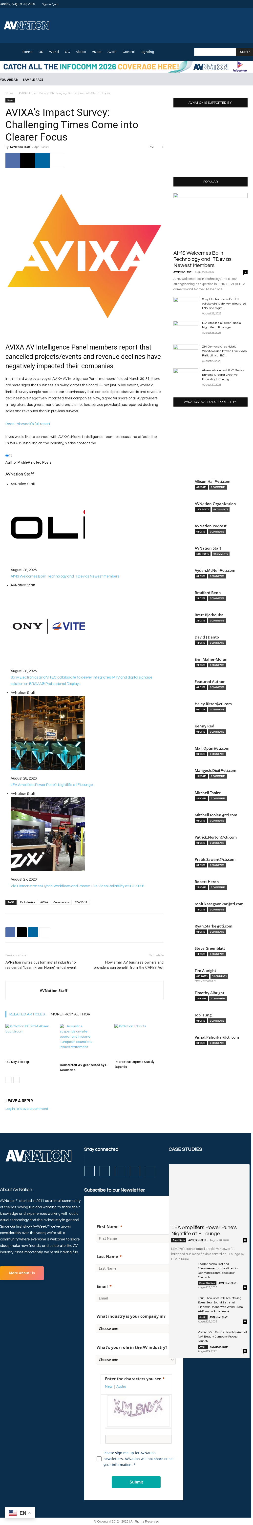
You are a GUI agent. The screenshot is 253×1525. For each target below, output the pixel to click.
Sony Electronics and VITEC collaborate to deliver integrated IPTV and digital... (224, 304)
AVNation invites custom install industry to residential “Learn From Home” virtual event (40, 965)
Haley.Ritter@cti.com (213, 703)
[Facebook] (227, 4)
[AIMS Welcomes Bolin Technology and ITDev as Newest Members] (210, 220)
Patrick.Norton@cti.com (216, 837)
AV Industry (27, 902)
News (9, 93)
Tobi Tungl (203, 1015)
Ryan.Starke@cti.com (213, 926)
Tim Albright (205, 970)
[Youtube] (150, 1171)
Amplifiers (179, 1240)
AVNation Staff (20, 147)
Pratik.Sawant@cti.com (215, 859)
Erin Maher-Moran (211, 659)
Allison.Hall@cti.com (212, 481)
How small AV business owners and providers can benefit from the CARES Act (129, 965)
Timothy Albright (209, 992)
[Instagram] (233, 4)
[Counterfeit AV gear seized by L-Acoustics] (84, 1042)
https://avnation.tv (205, 980)
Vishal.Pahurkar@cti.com (217, 1037)
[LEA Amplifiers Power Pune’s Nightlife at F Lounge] (185, 329)
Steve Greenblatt (210, 948)
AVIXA (44, 902)
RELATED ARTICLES (27, 1014)
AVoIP (202, 1347)
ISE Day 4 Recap (17, 1062)
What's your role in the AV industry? (132, 1347)
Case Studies (207, 1283)
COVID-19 (81, 902)
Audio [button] (121, 1386)
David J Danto (207, 637)
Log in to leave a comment (26, 1109)
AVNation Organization (215, 503)
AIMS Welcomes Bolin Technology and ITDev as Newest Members (202, 259)
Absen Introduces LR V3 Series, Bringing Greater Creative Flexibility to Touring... (223, 375)
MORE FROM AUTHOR (70, 1014)
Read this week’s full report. (28, 424)
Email (102, 1286)
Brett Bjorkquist (209, 615)
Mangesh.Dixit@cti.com (215, 770)
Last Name (107, 1256)
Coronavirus (61, 902)
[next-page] (16, 1080)
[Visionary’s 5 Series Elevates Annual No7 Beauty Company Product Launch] (182, 1338)
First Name (107, 1226)
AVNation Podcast (211, 526)
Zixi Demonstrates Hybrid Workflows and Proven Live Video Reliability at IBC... (224, 351)
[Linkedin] (239, 4)
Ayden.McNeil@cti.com (215, 570)
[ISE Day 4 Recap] (30, 1041)
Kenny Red (204, 726)
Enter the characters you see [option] (133, 1378)
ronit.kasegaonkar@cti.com (219, 904)
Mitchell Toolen (208, 792)
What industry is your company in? (131, 1316)
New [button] (108, 1386)
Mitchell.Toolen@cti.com (216, 815)
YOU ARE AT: (9, 80)
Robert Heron (207, 881)
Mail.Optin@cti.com (212, 748)
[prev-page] (8, 1080)
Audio (202, 1317)
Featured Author (210, 681)
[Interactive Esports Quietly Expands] (139, 1041)
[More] (57, 160)
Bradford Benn (208, 592)
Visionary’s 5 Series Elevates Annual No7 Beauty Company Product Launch (222, 1337)
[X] (245, 4)
